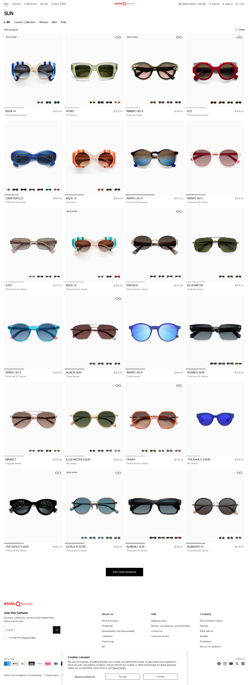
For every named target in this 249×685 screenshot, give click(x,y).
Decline (160, 676)
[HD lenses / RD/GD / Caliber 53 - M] (57, 276)
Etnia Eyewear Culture (211, 620)
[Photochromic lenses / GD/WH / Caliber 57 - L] (57, 451)
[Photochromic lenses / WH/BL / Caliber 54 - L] (40, 102)
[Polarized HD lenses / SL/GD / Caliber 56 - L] (117, 364)
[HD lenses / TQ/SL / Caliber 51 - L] (117, 538)
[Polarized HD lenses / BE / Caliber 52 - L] (7, 189)
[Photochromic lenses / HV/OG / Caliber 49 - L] (178, 102)
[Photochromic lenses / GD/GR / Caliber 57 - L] (48, 451)
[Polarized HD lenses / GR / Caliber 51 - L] (161, 451)
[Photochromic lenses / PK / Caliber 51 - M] (145, 451)
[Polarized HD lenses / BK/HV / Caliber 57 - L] (40, 451)
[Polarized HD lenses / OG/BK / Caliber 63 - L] (238, 276)
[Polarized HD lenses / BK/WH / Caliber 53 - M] (161, 276)
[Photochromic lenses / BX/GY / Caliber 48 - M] (213, 102)
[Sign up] (56, 630)
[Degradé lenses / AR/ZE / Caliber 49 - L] (153, 102)
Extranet (204, 625)
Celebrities (107, 636)
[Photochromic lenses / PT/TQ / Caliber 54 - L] (57, 102)
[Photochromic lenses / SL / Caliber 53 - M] (32, 276)
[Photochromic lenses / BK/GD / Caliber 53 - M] (153, 276)
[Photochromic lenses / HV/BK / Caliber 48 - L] (109, 102)
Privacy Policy (118, 668)
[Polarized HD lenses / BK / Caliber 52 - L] (15, 189)
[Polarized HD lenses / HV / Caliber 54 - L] (169, 538)
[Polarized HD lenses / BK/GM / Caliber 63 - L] (222, 276)
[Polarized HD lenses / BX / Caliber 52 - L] (23, 189)
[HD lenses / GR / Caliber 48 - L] (92, 102)
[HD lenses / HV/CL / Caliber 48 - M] (230, 102)
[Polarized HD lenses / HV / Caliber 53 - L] (230, 364)
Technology (108, 641)
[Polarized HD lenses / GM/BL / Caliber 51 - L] (101, 538)
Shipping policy (159, 620)
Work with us (206, 631)
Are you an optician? (210, 646)
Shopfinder (107, 625)
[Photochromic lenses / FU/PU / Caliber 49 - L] (169, 102)
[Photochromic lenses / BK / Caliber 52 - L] (109, 276)
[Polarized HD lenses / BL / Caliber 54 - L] (161, 538)
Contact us (157, 631)
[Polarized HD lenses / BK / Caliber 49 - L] (161, 102)
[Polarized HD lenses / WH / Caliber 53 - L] (238, 364)
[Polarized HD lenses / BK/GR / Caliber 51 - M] (230, 538)
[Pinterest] (243, 664)
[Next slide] (58, 71)
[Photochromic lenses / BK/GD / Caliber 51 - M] (153, 451)
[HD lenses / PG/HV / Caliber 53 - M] (178, 276)
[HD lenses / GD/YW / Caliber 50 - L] (92, 451)
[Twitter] (237, 664)
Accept (123, 676)
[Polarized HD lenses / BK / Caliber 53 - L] (213, 364)
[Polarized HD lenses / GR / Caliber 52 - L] (32, 189)
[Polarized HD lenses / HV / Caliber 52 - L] (40, 189)
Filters (242, 29)
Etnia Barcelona (110, 620)
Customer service (160, 636)
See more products (124, 572)
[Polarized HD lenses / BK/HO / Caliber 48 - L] (101, 102)
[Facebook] (219, 664)
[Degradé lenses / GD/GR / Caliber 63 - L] (230, 276)
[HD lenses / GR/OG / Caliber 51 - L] (109, 538)
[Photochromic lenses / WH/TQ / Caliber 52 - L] (101, 276)
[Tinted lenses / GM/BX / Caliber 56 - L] (92, 364)
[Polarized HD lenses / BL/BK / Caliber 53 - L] (222, 364)
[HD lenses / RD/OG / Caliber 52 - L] (117, 276)
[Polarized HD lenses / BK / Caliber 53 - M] (40, 276)
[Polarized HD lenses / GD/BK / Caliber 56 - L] (109, 364)
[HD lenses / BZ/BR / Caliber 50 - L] (101, 451)
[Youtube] (231, 664)
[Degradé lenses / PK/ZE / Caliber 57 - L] (32, 451)
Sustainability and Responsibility (118, 631)
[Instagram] (225, 664)
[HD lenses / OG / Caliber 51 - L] (178, 451)
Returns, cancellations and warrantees (170, 625)
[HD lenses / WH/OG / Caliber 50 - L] (101, 189)
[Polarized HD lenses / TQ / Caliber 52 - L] (48, 189)
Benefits (204, 636)
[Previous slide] (9, 71)
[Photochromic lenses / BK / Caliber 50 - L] (109, 189)
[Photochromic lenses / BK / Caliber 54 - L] (48, 102)
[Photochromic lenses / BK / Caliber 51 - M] (222, 538)
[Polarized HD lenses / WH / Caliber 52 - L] (57, 189)
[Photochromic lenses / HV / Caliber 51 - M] (238, 538)
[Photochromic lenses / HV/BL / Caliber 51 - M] (169, 451)
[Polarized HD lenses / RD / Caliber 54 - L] (178, 538)
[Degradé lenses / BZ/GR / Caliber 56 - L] (101, 364)
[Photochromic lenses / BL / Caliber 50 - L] (117, 189)
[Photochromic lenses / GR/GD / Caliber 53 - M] (169, 276)
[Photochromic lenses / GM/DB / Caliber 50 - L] (109, 451)
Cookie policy (52, 675)
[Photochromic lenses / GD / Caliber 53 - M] (48, 276)
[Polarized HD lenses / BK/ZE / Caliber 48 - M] (222, 102)
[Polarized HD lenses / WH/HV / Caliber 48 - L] (117, 102)
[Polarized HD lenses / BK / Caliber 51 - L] (92, 538)
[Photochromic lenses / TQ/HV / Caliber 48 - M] (238, 102)
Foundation (205, 641)
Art (103, 646)
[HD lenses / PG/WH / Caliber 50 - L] (117, 451)
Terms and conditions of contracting (22, 675)
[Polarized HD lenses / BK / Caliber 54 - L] (153, 538)
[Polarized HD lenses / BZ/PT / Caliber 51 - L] (84, 538)
